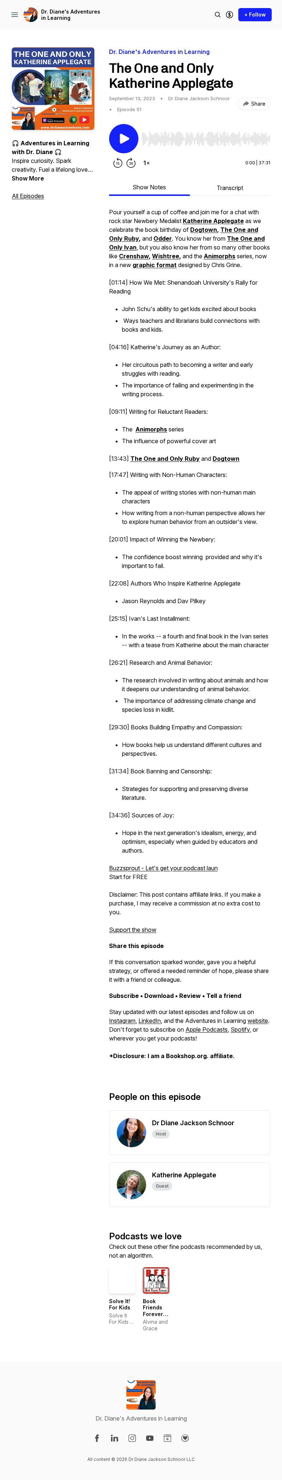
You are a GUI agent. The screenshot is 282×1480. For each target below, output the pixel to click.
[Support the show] (229, 14)
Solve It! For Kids (119, 1304)
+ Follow (255, 14)
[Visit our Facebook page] (97, 1438)
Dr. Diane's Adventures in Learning (70, 14)
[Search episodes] (218, 14)
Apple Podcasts (206, 1029)
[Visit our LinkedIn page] (114, 1438)
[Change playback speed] (146, 163)
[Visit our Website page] (167, 1438)
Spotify (240, 1029)
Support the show (132, 929)
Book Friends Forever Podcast (153, 1311)
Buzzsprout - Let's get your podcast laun (163, 868)
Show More (28, 178)
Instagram (122, 1020)
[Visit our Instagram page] (132, 1438)
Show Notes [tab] (149, 187)
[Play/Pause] (123, 138)
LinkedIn (149, 1020)
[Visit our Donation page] (185, 1438)
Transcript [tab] (230, 188)
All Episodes (28, 196)
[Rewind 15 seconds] (118, 163)
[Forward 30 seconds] (131, 163)
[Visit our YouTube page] (149, 1438)
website (257, 1020)
